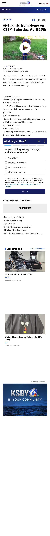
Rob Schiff (10, 66)
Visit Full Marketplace (37, 249)
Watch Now (43, 3)
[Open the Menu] (4, 3)
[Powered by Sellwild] (42, 381)
